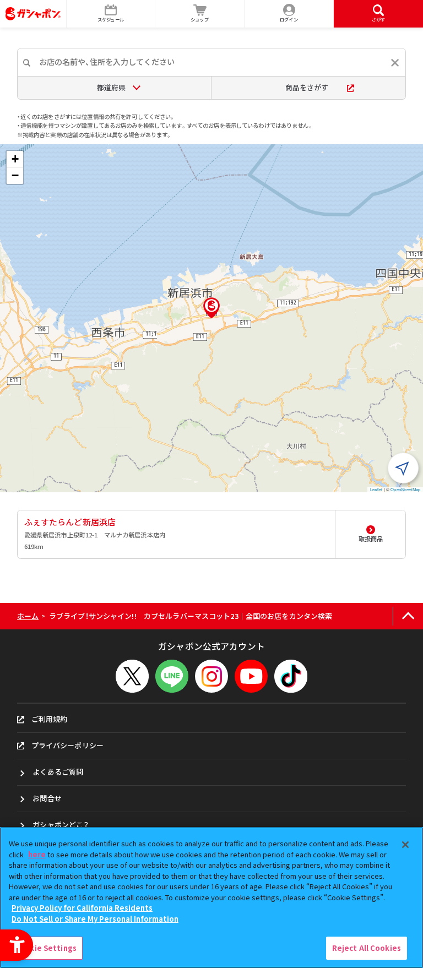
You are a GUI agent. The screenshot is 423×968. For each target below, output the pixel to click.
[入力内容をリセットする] (395, 63)
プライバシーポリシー (67, 745)
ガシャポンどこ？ (60, 824)
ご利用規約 (49, 719)
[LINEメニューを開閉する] (171, 676)
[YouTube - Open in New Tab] (251, 676)
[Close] (405, 845)
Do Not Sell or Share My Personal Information (95, 918)
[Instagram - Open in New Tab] (211, 676)
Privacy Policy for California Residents (82, 907)
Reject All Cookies (366, 948)
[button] (211, 307)
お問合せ (47, 798)
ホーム (28, 616)
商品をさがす (306, 87)
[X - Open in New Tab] (132, 676)
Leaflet (376, 489)
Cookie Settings (46, 948)
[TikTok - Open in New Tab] (290, 676)
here (37, 854)
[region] (211, 897)
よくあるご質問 (57, 771)
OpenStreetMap (405, 489)
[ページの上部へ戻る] (408, 616)
